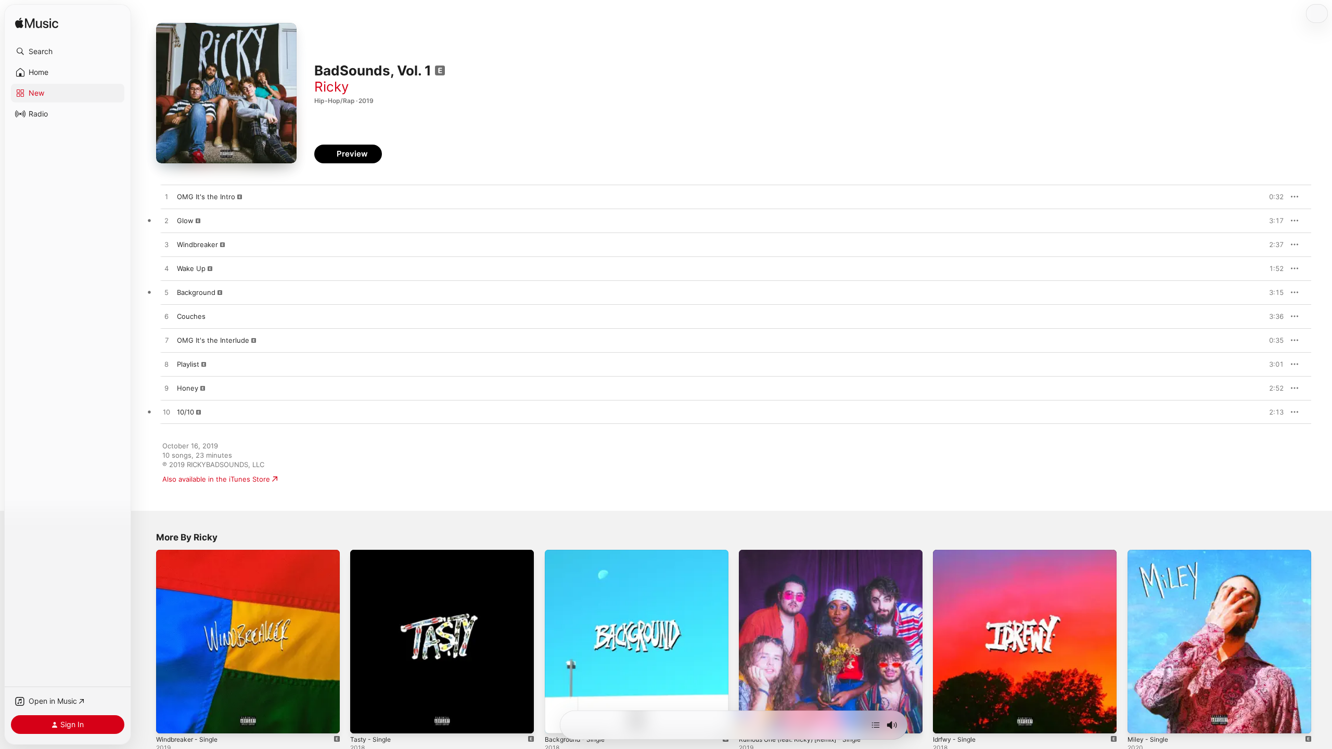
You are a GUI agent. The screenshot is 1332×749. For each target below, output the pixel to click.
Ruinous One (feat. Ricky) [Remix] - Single (807, 554)
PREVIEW (1272, 196)
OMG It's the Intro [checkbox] (206, 196)
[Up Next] (875, 725)
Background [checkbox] (196, 292)
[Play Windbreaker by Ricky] (166, 245)
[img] (36, 24)
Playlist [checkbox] (188, 364)
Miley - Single (1150, 554)
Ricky (331, 87)
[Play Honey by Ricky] (166, 388)
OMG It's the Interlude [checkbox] (213, 340)
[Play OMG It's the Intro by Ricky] (166, 197)
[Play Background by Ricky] (166, 293)
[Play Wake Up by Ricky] (166, 269)
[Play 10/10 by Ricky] (166, 412)
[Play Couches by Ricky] (166, 316)
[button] (67, 51)
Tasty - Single (372, 554)
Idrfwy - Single (956, 554)
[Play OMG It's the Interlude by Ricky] (166, 340)
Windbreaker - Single (190, 554)
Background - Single (577, 554)
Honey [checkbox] (187, 388)
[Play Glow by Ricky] (166, 221)
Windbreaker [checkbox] (197, 244)
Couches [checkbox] (191, 316)
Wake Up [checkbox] (191, 268)
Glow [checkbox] (185, 220)
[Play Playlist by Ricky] (166, 364)
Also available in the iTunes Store (216, 479)
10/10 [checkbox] (185, 412)
